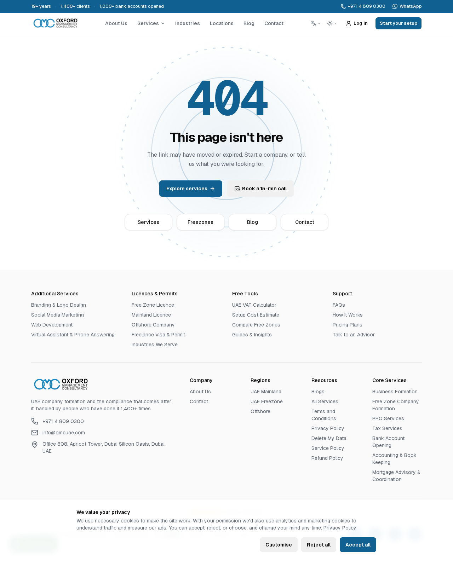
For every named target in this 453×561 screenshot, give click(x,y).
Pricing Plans (347, 325)
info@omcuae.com (63, 432)
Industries (187, 23)
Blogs (318, 391)
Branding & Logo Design (58, 305)
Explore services (186, 188)
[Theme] (332, 23)
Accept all (358, 545)
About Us (116, 23)
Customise (278, 545)
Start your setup (398, 23)
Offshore (260, 411)
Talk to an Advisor (354, 334)
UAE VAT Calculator (254, 305)
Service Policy (327, 448)
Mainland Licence (151, 315)
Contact (273, 23)
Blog (248, 23)
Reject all (319, 545)
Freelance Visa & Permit (158, 334)
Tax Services (387, 428)
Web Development (52, 325)
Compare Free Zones (256, 325)
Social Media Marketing (57, 315)
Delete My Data (328, 438)
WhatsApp (411, 6)
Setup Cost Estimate (255, 315)
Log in (361, 23)
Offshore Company (153, 325)
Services (148, 23)
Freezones (200, 222)
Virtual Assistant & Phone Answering (73, 334)
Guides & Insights (252, 334)
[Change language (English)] (316, 23)
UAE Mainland (266, 391)
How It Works (348, 315)
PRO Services (388, 418)
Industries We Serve (155, 344)
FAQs (339, 305)
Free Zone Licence (153, 305)
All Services (324, 401)
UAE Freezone (267, 401)
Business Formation (395, 391)
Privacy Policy (339, 528)
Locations (222, 23)
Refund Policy (327, 458)
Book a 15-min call (264, 188)
